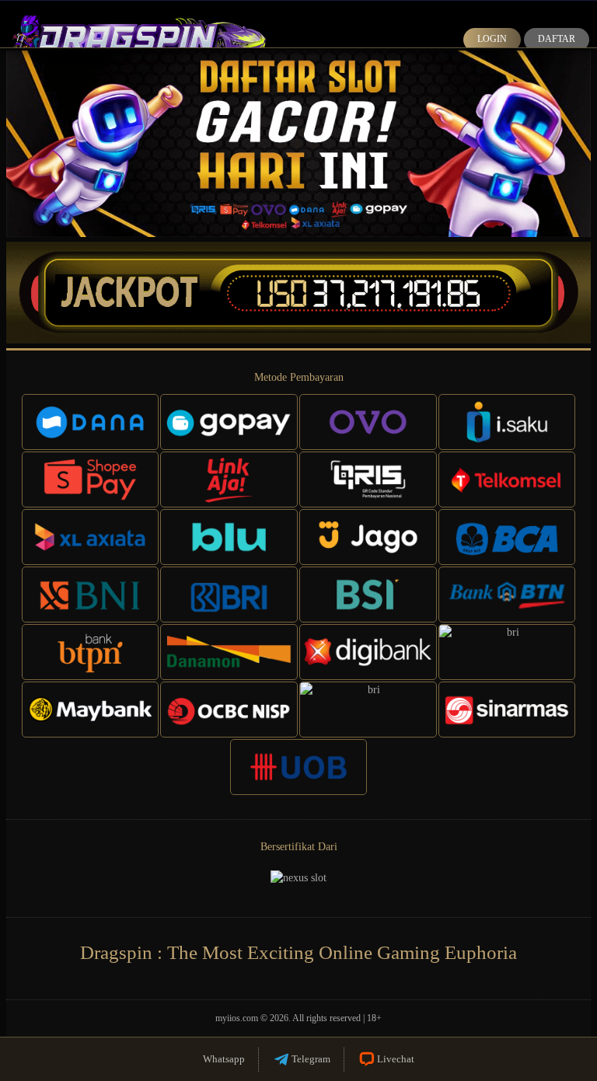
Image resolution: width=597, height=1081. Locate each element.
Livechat (395, 1059)
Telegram (311, 1059)
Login (492, 38)
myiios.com (236, 1018)
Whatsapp (224, 1059)
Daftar (556, 38)
